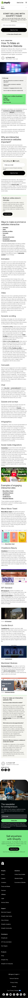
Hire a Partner (5, 920)
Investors (3, 882)
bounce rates (15, 184)
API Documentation (6, 942)
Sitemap (14, 986)
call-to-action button (7, 595)
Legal (2, 898)
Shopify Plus (4, 959)
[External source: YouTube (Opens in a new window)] (10, 994)
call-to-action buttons (9, 671)
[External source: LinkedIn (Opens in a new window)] (21, 994)
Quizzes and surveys (8, 237)
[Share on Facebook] (2, 770)
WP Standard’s (5, 590)
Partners (3, 890)
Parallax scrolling (17, 348)
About (2, 874)
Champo (19, 408)
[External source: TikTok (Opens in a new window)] (17, 994)
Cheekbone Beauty (8, 493)
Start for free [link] (14, 30)
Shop (2, 955)
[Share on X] (5, 770)
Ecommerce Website (20, 882)
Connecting (4, 448)
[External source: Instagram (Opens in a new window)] (14, 994)
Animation (5, 227)
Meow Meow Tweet (8, 491)
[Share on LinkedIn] (8, 770)
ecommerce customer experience (12, 110)
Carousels (5, 233)
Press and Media (5, 886)
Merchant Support (6, 912)
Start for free (20, 2)
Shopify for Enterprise (7, 963)
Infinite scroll (15, 341)
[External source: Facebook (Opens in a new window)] (4, 994)
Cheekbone (4, 551)
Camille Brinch (7, 496)
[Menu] (26, 2)
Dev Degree (4, 946)
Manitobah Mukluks (8, 498)
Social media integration (9, 240)
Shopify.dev (4, 938)
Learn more (7, 214)
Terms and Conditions (21, 826)
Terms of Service (14, 978)
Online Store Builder (20, 874)
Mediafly (12, 112)
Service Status (5, 902)
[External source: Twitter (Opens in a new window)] (7, 994)
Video (4, 229)
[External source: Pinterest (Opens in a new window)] (24, 994)
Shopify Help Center (6, 916)
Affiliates (3, 894)
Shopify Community (6, 928)
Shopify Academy (6, 924)
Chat (4, 235)
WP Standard (6, 494)
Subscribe (14, 820)
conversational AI (15, 388)
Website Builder (19, 878)
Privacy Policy (6, 827)
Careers (3, 878)
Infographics (6, 239)
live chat (6, 388)
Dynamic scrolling (7, 231)
